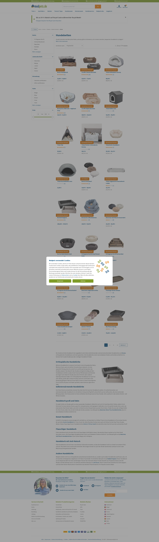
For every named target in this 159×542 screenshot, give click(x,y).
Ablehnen (83, 281)
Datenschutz (65, 275)
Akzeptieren (60, 281)
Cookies (75, 275)
